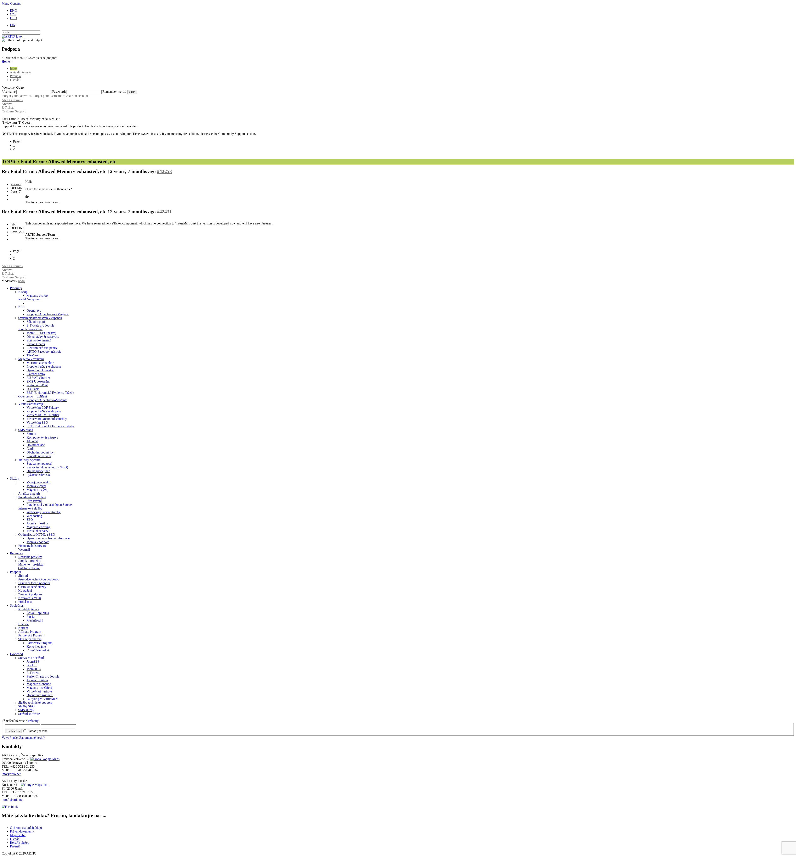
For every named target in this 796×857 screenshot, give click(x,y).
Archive (7, 104)
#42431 (164, 211)
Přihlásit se (13, 731)
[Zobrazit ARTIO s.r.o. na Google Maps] (44, 759)
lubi (13, 224)
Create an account (76, 96)
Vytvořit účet (10, 737)
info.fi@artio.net (12, 799)
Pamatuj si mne (37, 731)
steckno (16, 184)
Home (6, 61)
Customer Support (13, 111)
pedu (21, 281)
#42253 (164, 171)
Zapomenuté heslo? (32, 737)
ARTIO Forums (12, 100)
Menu (5, 3)
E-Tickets (8, 107)
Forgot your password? (17, 96)
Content (15, 3)
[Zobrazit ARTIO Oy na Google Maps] (34, 784)
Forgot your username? (48, 96)
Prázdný (33, 721)
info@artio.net (11, 774)
